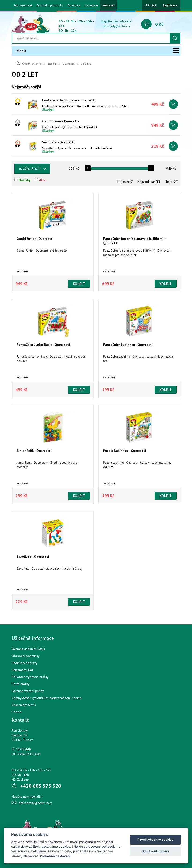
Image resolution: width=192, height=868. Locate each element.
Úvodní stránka (32, 63)
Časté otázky (21, 684)
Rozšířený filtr (29, 168)
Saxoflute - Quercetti (58, 142)
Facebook (74, 5)
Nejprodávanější (148, 182)
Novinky (24, 180)
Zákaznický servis (24, 705)
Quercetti (68, 63)
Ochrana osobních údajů (28, 649)
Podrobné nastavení (55, 856)
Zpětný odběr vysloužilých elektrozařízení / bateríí (47, 698)
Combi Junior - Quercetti (60, 121)
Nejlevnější (125, 182)
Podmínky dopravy (24, 663)
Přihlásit (151, 5)
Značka (52, 63)
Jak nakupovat (23, 5)
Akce (42, 180)
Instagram (91, 5)
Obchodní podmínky (50, 5)
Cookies (17, 712)
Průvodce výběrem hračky (30, 677)
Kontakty (109, 5)
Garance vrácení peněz (28, 691)
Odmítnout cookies (155, 851)
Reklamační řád (22, 670)
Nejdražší (171, 182)
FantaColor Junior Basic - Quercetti (68, 100)
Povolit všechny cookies (155, 839)
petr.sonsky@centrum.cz (116, 26)
